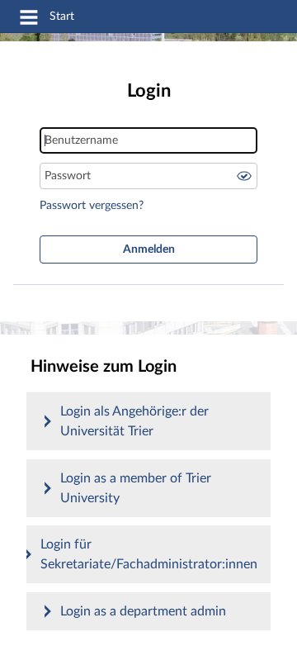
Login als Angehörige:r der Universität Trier (134, 421)
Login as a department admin (143, 611)
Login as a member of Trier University (135, 488)
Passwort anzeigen (244, 176)
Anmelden (149, 249)
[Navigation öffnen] (28, 20)
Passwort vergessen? (92, 205)
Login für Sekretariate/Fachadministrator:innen (148, 554)
